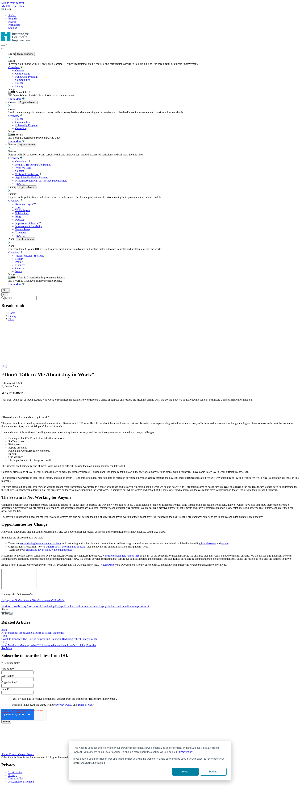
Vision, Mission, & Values (29, 255)
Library (19, 86)
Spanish (12, 27)
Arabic (12, 15)
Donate (20, 6)
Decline (213, 771)
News (18, 271)
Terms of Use (85, 704)
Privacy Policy (185, 752)
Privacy (12, 775)
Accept (185, 771)
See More (6, 648)
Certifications (22, 73)
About (12, 238)
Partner (12, 144)
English (12, 18)
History (19, 258)
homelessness (208, 543)
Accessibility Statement (21, 781)
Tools (18, 207)
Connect (13, 102)
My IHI (5, 6)
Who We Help (23, 167)
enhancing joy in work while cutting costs (49, 549)
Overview (14, 67)
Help (13, 6)
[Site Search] (5, 291)
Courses (19, 70)
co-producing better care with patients (40, 543)
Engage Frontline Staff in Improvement (77, 606)
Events (19, 82)
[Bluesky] (3, 613)
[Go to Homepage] (16, 41)
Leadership (48, 606)
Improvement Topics (27, 223)
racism (224, 543)
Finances (20, 265)
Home (11, 312)
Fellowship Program (26, 76)
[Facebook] (5, 613)
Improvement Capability (28, 226)
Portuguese (14, 24)
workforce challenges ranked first (120, 555)
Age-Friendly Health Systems (31, 177)
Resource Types (24, 204)
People (19, 261)
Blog (18, 216)
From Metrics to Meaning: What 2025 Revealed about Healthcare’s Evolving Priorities (48, 645)
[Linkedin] (7, 613)
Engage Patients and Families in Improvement (124, 606)
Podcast (19, 219)
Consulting (21, 128)
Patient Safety (22, 229)
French (12, 21)
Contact (19, 170)
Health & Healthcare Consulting (33, 164)
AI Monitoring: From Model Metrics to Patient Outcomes (32, 632)
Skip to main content (12, 2)
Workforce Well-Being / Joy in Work (21, 606)
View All (20, 183)
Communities (22, 79)
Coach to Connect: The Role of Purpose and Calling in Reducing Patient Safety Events (49, 638)
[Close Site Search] (4, 294)
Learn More (15, 98)
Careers (19, 268)
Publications (22, 213)
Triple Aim (21, 232)
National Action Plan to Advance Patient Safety (41, 180)
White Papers (22, 210)
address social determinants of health (66, 546)
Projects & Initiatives (27, 174)
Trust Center (15, 772)
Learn (11, 53)
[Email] (10, 613)
